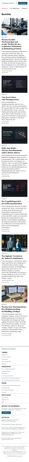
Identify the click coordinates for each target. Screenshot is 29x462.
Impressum (5, 397)
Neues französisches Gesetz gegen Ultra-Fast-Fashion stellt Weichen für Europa (14, 428)
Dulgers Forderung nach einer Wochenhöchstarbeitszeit (10, 420)
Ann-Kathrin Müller (8, 280)
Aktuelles (5, 8)
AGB (3, 402)
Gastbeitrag (5, 121)
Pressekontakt (6, 387)
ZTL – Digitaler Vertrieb (8, 369)
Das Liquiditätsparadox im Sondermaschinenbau (12, 202)
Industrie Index (6, 371)
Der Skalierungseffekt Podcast (10, 380)
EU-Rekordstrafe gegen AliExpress (12, 424)
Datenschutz (5, 399)
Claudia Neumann (7, 70)
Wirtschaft (5, 354)
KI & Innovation (14, 8)
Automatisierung (6, 361)
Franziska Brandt (7, 333)
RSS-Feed (4, 373)
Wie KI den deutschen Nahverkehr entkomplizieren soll (11, 438)
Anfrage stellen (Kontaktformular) (11, 385)
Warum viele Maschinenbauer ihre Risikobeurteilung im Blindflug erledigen (14, 309)
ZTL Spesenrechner (7, 375)
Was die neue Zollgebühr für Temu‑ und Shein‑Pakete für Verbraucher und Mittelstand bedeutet (13, 433)
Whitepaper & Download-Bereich (11, 378)
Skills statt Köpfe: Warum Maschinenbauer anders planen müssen (12, 150)
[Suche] (16, 3)
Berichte (4, 37)
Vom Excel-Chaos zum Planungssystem (10, 98)
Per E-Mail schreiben (8, 390)
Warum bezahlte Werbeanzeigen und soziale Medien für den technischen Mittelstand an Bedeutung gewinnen (11, 44)
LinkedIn (4, 392)
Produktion (25, 8)
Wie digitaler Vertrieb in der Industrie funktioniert (12, 257)
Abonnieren (22, 3)
